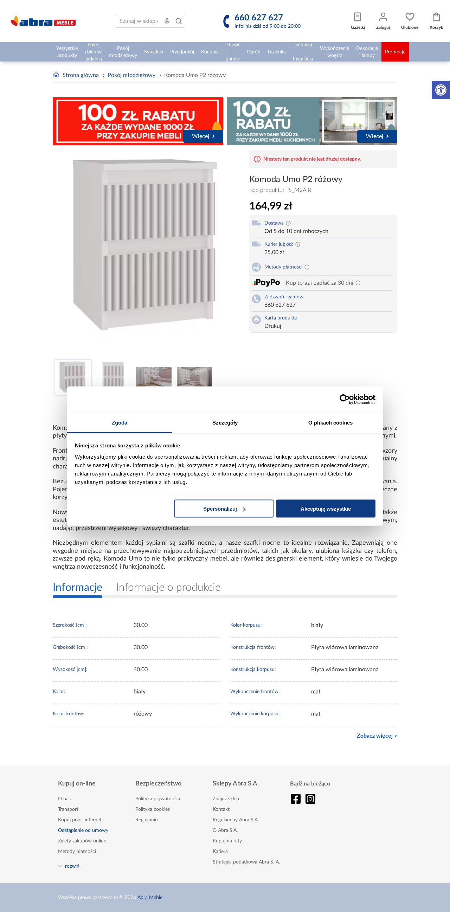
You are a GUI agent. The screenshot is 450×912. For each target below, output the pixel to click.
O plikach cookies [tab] (330, 422)
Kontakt (221, 809)
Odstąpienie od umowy (83, 830)
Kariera (220, 851)
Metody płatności (77, 851)
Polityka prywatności (157, 798)
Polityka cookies (152, 809)
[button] (441, 90)
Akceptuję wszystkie (326, 509)
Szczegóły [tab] (225, 422)
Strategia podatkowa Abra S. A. (246, 862)
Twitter (310, 798)
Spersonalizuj (220, 509)
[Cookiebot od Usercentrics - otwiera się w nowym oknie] (344, 399)
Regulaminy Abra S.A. (236, 819)
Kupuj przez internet (80, 819)
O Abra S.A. (225, 830)
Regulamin (146, 819)
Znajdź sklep (226, 798)
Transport (68, 809)
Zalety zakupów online (82, 841)
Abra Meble (149, 897)
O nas (64, 798)
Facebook (295, 798)
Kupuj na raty (227, 841)
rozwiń (72, 866)
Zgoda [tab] (120, 422)
